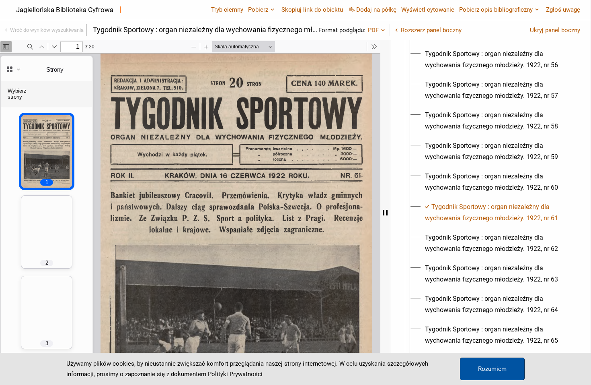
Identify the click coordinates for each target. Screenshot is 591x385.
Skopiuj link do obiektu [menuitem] (312, 9)
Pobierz (258, 9)
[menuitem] (498, 59)
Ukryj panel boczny (555, 30)
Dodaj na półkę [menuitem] (376, 9)
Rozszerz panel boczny (431, 30)
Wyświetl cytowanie (427, 9)
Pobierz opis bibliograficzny (496, 9)
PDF (373, 30)
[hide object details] (385, 212)
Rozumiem (492, 369)
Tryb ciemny (227, 9)
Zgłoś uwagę (563, 9)
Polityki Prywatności (235, 374)
